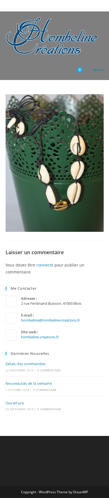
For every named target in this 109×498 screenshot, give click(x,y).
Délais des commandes (26, 363)
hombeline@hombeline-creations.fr (50, 320)
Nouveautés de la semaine (29, 383)
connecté (44, 265)
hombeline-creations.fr (40, 336)
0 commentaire (49, 370)
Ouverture (15, 402)
